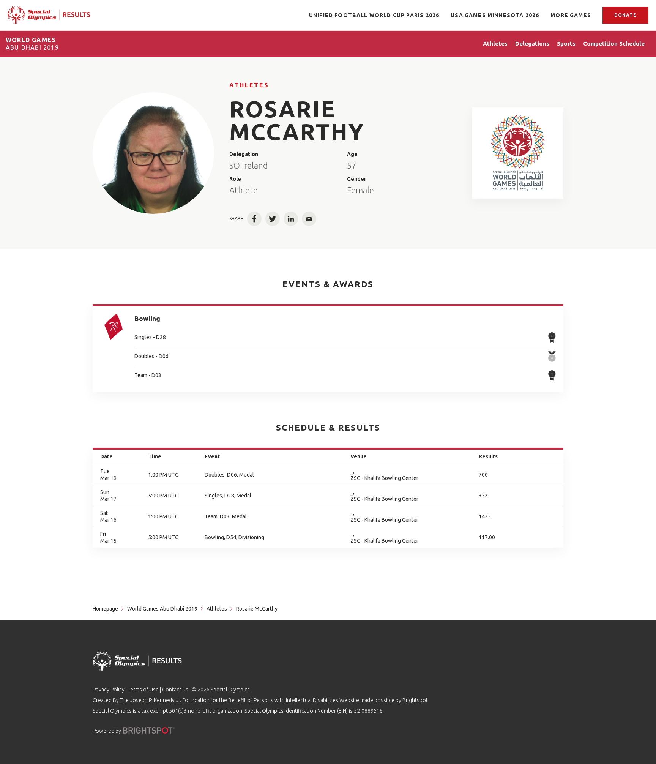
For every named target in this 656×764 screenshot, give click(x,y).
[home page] (49, 15)
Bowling (147, 318)
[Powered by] (149, 730)
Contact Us (175, 690)
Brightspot (415, 700)
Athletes (249, 85)
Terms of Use (143, 690)
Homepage (105, 609)
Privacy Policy (109, 690)
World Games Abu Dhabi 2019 (162, 609)
